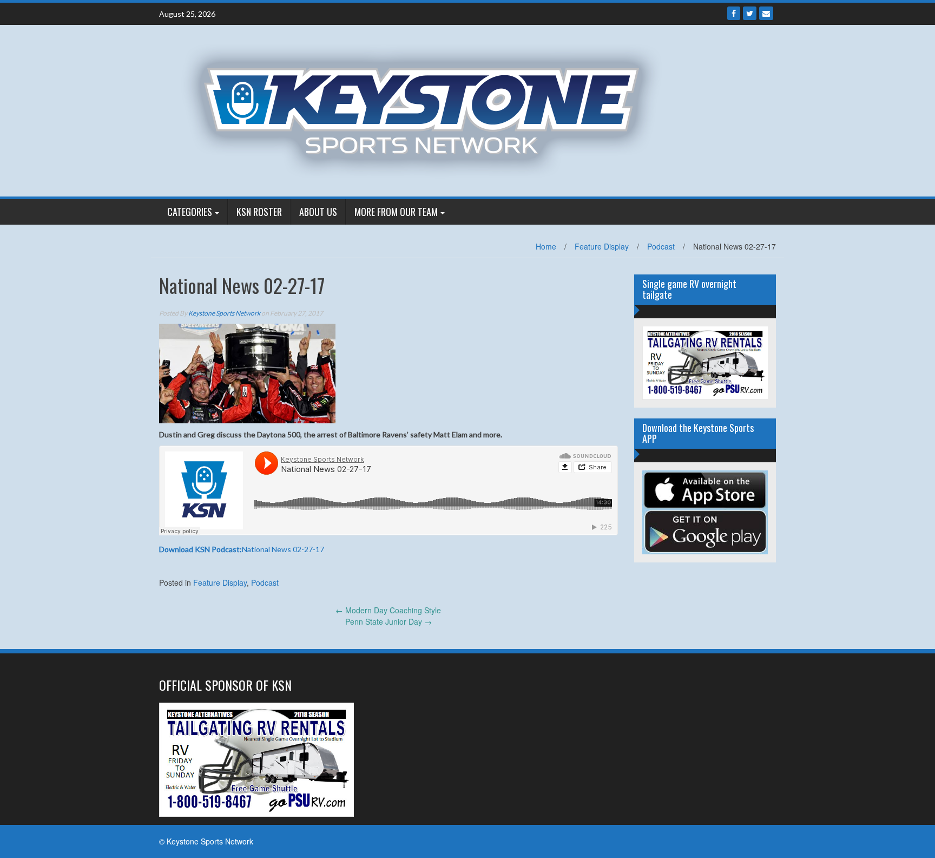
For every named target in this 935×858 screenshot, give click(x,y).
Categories (189, 212)
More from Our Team (396, 212)
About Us (318, 212)
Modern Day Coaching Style (388, 610)
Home (546, 246)
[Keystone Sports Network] (427, 109)
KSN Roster (259, 212)
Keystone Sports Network (224, 313)
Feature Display (602, 246)
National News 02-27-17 (241, 549)
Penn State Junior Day (388, 621)
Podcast (661, 246)
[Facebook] (733, 13)
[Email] (766, 13)
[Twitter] (749, 13)
